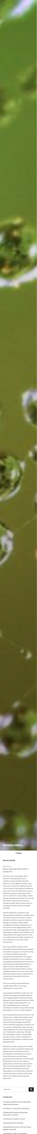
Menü (19, 853)
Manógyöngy (13, 845)
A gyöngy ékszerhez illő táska (13, 1123)
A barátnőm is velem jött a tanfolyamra (16, 1108)
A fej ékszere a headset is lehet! (14, 1119)
